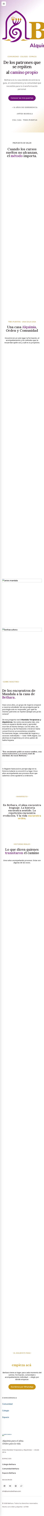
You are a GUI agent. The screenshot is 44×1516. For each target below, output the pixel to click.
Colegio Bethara (9, 1464)
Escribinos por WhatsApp (22, 1387)
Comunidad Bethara (10, 1468)
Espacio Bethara (9, 1473)
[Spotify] (15, 1486)
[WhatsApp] (21, 1486)
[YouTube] (10, 1486)
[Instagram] (4, 1486)
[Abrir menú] (3, 3)
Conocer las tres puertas (22, 98)
